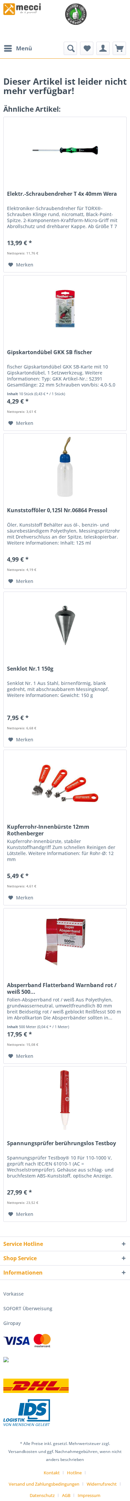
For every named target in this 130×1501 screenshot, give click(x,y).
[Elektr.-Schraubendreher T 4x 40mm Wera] (65, 150)
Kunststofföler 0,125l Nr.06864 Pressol (57, 510)
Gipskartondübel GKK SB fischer (49, 352)
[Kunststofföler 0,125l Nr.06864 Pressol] (65, 467)
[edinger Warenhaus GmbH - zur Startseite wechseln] (22, 9)
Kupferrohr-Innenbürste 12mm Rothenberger (48, 830)
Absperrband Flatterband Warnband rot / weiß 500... (62, 988)
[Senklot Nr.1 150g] (65, 625)
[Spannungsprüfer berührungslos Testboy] (65, 1100)
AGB (66, 1495)
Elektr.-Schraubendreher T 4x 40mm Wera (62, 193)
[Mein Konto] (103, 48)
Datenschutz (42, 1495)
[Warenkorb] (119, 48)
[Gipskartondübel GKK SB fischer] (65, 309)
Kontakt (52, 1473)
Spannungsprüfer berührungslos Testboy (61, 1143)
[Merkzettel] (86, 48)
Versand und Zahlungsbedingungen (44, 1484)
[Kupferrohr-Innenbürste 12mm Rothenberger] (65, 783)
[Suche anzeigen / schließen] (70, 48)
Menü (24, 48)
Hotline (74, 1473)
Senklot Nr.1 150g (30, 668)
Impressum (89, 1495)
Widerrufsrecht (102, 1484)
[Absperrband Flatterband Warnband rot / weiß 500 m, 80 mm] (65, 942)
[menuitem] (17, 48)
